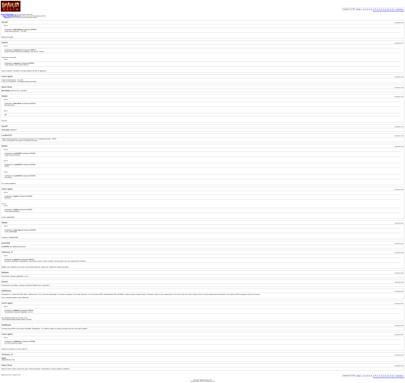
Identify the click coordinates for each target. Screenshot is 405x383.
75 (381, 9)
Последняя (399, 9)
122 (388, 9)
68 (367, 9)
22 (363, 9)
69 (369, 9)
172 (390, 9)
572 (393, 9)
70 (371, 9)
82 (385, 9)
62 (365, 9)
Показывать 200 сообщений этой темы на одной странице (388, 11)
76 (383, 9)
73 (377, 9)
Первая (358, 9)
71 (373, 9)
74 (379, 9)
